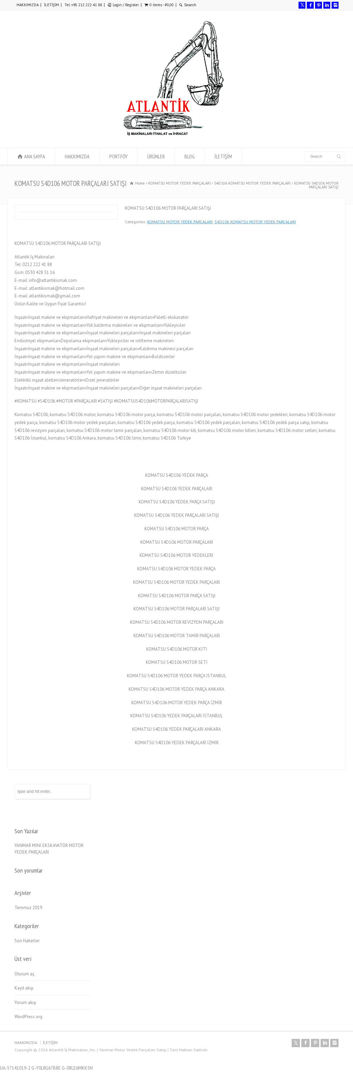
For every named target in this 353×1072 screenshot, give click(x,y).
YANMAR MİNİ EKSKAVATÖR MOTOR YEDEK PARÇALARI (48, 849)
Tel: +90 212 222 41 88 (83, 4)
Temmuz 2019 (28, 908)
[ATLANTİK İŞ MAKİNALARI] (173, 135)
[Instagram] (335, 5)
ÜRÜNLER (156, 156)
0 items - (162, 4)
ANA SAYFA (34, 156)
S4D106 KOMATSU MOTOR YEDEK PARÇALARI (255, 221)
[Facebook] (310, 5)
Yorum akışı (25, 1002)
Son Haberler (27, 941)
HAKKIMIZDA (28, 4)
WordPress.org (28, 1017)
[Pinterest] (318, 5)
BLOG (189, 156)
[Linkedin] (326, 5)
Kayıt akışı (23, 988)
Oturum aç (24, 974)
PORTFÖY (118, 156)
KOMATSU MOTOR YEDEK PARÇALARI (180, 221)
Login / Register (126, 4)
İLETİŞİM (51, 4)
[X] (302, 5)
